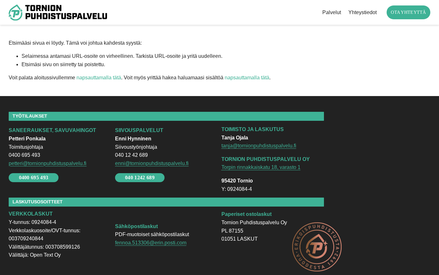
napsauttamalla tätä (98, 77)
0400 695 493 (34, 177)
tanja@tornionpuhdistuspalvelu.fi (258, 145)
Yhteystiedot (362, 12)
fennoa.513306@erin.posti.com (150, 242)
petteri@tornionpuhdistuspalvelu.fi (47, 163)
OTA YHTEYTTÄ (408, 12)
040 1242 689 (140, 177)
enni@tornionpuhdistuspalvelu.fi (152, 163)
